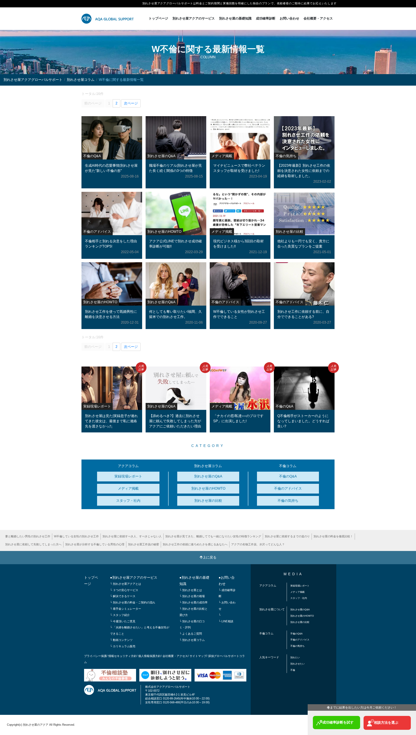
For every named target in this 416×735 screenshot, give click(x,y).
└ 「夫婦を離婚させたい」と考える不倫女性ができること (139, 630)
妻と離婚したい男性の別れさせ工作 (27, 536)
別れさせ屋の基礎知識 (235, 18)
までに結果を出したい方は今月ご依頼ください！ (362, 707)
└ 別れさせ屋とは (190, 590)
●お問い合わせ (227, 581)
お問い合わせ (289, 18)
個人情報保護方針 (149, 656)
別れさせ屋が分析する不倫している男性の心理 (94, 544)
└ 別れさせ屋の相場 (192, 596)
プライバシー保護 (95, 656)
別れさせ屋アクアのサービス (193, 18)
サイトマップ (198, 656)
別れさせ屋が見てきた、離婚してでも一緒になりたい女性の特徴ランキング (213, 536)
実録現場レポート (128, 476)
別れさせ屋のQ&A (208, 476)
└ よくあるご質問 (190, 633)
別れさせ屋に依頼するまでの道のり (287, 536)
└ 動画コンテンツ (121, 640)
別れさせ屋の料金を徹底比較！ (333, 536)
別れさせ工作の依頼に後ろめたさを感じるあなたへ (195, 544)
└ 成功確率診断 (227, 593)
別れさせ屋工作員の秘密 (143, 544)
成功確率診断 (265, 18)
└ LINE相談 (226, 621)
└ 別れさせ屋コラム (192, 640)
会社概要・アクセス (318, 18)
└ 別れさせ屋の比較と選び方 (193, 612)
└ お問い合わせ (227, 605)
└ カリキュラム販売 (122, 646)
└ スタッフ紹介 (120, 615)
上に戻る (209, 557)
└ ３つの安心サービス (124, 590)
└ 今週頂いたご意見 (122, 621)
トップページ (158, 18)
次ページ (131, 103)
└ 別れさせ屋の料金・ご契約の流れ (132, 602)
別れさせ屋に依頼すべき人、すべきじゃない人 (132, 536)
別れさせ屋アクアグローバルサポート (32, 79)
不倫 (292, 670)
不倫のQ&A (288, 476)
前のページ (93, 103)
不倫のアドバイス (288, 488)
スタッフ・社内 (128, 500)
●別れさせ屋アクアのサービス (133, 577)
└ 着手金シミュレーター (125, 608)
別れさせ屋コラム (80, 79)
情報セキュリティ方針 (122, 656)
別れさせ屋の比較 (208, 500)
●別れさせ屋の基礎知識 (194, 581)
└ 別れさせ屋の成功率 (193, 602)
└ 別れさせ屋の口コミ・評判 (192, 624)
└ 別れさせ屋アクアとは (125, 583)
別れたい (295, 657)
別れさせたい (297, 663)
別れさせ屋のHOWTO (208, 488)
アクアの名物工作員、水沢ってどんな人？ (258, 544)
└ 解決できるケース (122, 596)
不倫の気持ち (288, 500)
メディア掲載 (128, 488)
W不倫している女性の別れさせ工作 (76, 536)
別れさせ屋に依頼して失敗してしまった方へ (33, 544)
